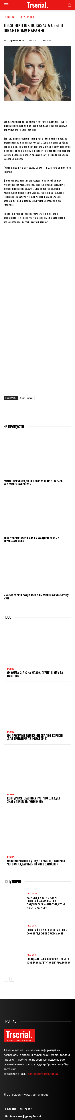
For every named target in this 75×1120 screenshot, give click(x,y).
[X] (27, 109)
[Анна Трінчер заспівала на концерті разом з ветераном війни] (37, 512)
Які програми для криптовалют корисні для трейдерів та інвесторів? (35, 737)
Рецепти (32, 894)
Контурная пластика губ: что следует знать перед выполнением (33, 800)
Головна (9, 17)
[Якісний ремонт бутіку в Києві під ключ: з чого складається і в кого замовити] (37, 832)
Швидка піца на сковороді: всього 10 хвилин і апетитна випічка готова (48, 960)
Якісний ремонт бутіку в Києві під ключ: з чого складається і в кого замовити (36, 862)
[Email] (52, 109)
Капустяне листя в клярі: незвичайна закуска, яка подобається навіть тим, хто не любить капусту (46, 902)
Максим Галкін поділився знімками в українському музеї (36, 596)
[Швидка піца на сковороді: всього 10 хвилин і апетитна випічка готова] (14, 959)
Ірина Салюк (17, 40)
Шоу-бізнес (27, 17)
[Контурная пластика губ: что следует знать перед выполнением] (37, 769)
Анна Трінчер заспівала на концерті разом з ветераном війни (32, 539)
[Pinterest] (35, 109)
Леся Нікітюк (26, 397)
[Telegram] (60, 109)
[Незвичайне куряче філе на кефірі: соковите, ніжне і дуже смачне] (14, 930)
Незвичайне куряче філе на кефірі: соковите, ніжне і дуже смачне (47, 931)
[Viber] (69, 109)
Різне (10, 669)
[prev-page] (6, 979)
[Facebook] (18, 109)
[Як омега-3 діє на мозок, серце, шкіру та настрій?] (37, 643)
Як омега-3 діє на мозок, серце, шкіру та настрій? (35, 674)
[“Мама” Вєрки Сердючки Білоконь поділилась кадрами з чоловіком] (37, 455)
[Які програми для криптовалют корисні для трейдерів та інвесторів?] (37, 706)
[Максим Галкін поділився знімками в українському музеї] (37, 569)
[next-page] (11, 979)
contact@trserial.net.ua (43, 1073)
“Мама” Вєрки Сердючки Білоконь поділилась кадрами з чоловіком (33, 482)
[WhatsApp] (44, 109)
